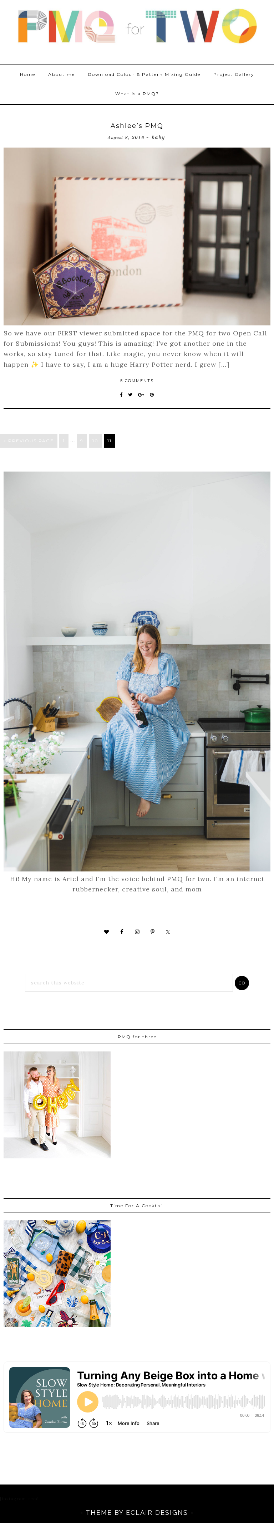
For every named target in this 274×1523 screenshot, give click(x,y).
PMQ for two (137, 26)
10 (95, 440)
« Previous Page (29, 440)
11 (109, 440)
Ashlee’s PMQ (137, 126)
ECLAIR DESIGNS (157, 1512)
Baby (158, 137)
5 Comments (137, 380)
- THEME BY (103, 1512)
